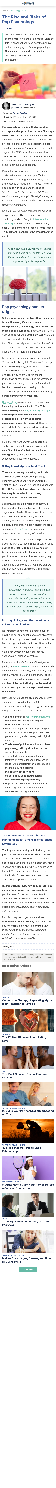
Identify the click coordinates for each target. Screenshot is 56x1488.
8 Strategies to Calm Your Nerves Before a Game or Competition (28, 1186)
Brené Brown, (21, 529)
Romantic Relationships (13, 1108)
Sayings (6, 1034)
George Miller (9, 402)
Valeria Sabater (30, 107)
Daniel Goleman (21, 666)
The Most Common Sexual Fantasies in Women (26, 1076)
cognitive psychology (37, 410)
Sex (3, 1071)
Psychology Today (18, 11)
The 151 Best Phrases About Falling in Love (25, 1039)
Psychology (8, 998)
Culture (5, 11)
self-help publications (37, 716)
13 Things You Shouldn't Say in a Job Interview (25, 1223)
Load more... (28, 1269)
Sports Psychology (11, 1182)
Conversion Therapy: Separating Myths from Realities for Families (27, 1002)
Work (4, 1219)
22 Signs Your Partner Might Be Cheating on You (28, 1112)
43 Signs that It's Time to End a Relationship (22, 1149)
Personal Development (13, 1256)
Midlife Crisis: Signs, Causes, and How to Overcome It (26, 1260)
